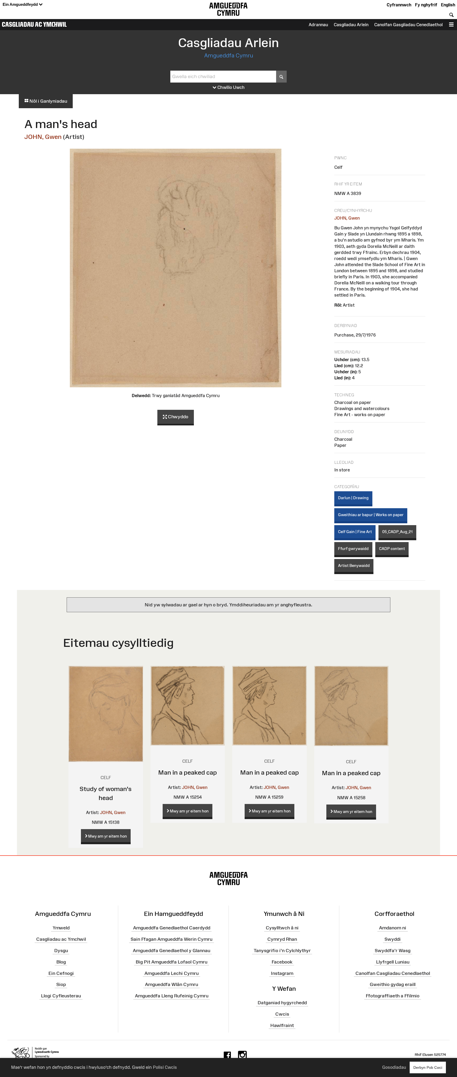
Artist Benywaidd (354, 565)
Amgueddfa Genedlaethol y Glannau (171, 950)
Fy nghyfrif (426, 4)
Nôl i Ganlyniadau (47, 101)
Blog (61, 962)
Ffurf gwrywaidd (353, 548)
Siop (61, 984)
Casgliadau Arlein (351, 24)
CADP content (392, 548)
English (448, 4)
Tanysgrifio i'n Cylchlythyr (282, 950)
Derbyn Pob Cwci (427, 1067)
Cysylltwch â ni (282, 927)
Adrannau (318, 24)
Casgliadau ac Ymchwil (34, 24)
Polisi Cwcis (165, 1067)
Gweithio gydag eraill (392, 984)
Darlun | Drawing (353, 498)
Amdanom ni (392, 927)
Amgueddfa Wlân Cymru (171, 984)
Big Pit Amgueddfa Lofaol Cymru (171, 962)
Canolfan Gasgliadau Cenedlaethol (408, 24)
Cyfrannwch (399, 4)
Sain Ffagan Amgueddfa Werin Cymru (171, 939)
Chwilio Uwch (230, 87)
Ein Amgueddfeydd (21, 4)
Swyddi (393, 939)
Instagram (282, 973)
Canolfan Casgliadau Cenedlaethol (392, 973)
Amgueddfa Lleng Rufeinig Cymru (171, 995)
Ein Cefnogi (61, 973)
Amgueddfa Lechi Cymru (171, 973)
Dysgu (61, 950)
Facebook (282, 962)
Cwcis (282, 1014)
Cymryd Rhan (282, 939)
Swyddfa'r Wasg (392, 950)
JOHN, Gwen (43, 136)
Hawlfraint (282, 1025)
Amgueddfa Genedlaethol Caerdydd (171, 927)
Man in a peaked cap (187, 772)
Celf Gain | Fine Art (355, 531)
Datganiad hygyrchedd (282, 1002)
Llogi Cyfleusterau (61, 995)
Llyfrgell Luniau (392, 962)
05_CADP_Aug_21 (397, 531)
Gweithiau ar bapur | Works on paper (371, 514)
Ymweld (61, 927)
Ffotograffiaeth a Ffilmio (392, 995)
